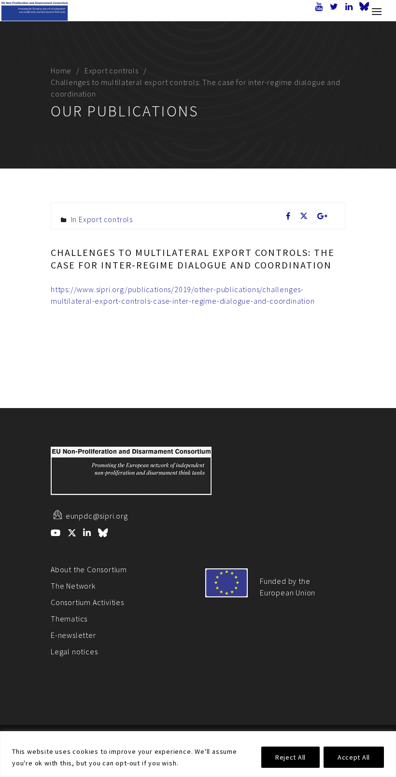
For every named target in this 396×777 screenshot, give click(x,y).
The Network (73, 586)
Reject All (290, 757)
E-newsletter (73, 635)
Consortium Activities (87, 602)
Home (61, 70)
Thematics (69, 618)
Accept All (354, 757)
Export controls (112, 70)
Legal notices (74, 651)
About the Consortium (89, 569)
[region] (198, 754)
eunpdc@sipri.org (97, 516)
